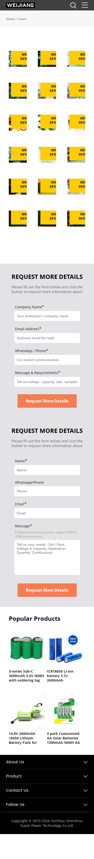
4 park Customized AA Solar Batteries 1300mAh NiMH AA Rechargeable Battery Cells (63, 738)
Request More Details (47, 401)
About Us (15, 762)
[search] (73, 6)
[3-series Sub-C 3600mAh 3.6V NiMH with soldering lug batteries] (27, 648)
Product (14, 776)
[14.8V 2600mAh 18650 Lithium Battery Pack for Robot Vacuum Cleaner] (27, 711)
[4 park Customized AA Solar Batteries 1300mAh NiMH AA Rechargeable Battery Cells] (65, 711)
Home (10, 19)
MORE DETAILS (26, 56)
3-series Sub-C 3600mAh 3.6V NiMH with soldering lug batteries (26, 676)
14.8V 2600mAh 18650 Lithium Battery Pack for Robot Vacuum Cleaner (23, 738)
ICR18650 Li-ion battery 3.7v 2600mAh (60, 676)
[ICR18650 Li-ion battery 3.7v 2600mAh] (65, 648)
